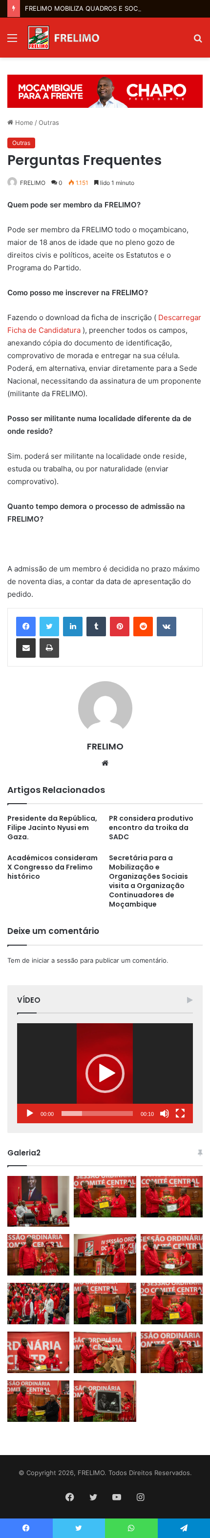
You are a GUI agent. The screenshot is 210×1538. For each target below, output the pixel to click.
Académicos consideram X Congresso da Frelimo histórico (52, 867)
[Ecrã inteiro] (180, 1113)
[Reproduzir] (30, 1113)
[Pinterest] (119, 626)
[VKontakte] (166, 626)
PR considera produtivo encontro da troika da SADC (151, 827)
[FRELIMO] (63, 37)
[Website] (105, 763)
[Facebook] (26, 626)
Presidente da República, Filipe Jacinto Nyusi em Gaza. (52, 827)
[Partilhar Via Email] (26, 648)
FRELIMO (32, 182)
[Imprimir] (49, 648)
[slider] (97, 1113)
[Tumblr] (96, 626)
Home (23, 122)
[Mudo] (164, 1113)
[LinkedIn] (73, 626)
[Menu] (12, 41)
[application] (105, 1073)
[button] (105, 1073)
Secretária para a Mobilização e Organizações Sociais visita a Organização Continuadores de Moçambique (148, 881)
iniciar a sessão (55, 960)
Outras (49, 122)
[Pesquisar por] (198, 41)
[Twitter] (49, 626)
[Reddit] (143, 626)
